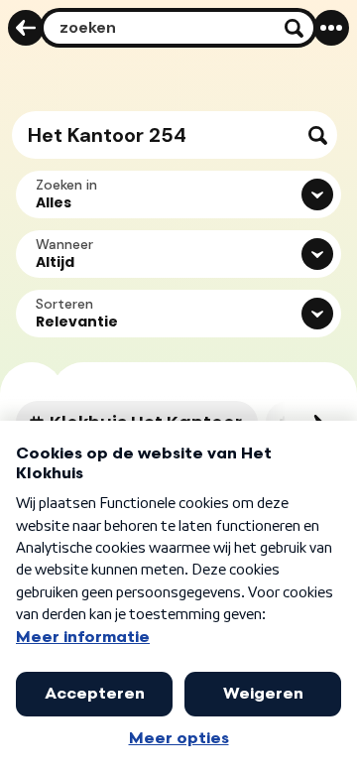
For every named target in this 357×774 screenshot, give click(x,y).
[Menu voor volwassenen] (331, 28)
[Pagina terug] (26, 28)
